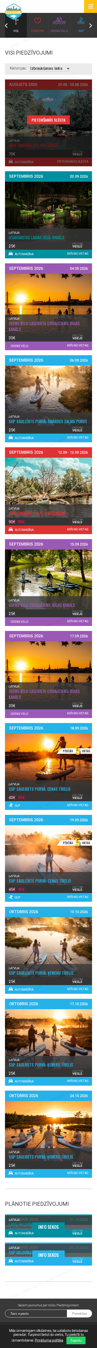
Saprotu (76, 1340)
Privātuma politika (49, 1340)
